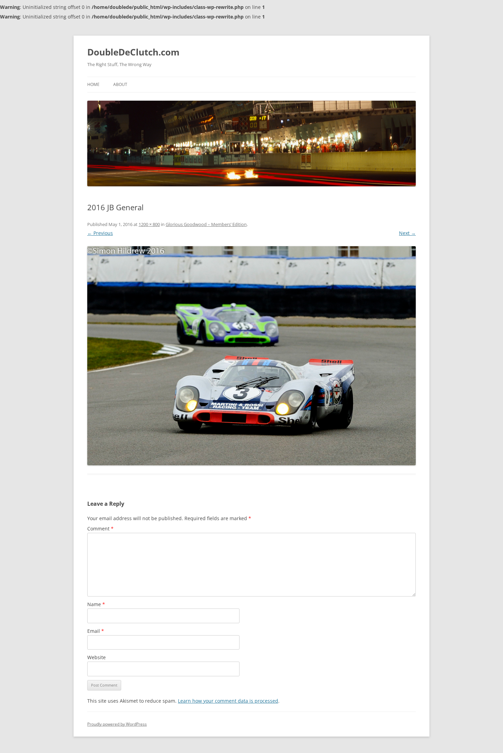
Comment (100, 528)
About (120, 84)
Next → (407, 233)
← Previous (100, 233)
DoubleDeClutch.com (133, 52)
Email (95, 631)
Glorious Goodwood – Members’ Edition (206, 224)
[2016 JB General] (251, 355)
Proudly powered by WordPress (117, 724)
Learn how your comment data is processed (228, 701)
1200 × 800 (149, 224)
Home (93, 84)
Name (96, 604)
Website (96, 657)
